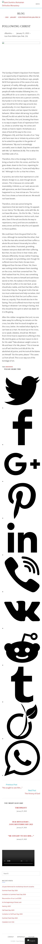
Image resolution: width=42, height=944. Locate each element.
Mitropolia (21, 937)
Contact (11, 937)
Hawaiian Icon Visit (8, 922)
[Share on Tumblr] (22, 702)
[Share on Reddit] (22, 665)
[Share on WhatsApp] (22, 775)
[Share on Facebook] (22, 444)
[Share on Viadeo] (22, 738)
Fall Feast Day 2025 (8, 910)
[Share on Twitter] (22, 408)
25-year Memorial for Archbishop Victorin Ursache (18, 887)
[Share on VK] (22, 628)
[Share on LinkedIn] (22, 555)
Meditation (9, 367)
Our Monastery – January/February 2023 (21, 823)
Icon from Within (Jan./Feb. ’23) (16, 36)
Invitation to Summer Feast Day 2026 (14, 894)
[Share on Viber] (22, 591)
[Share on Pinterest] (22, 518)
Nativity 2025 (6, 906)
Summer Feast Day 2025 (10, 918)
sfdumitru (8, 33)
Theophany (21, 808)
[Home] (2, 17)
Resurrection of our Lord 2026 (11, 898)
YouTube (31, 937)
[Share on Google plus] (22, 481)
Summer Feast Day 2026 (10, 890)
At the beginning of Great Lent (11, 902)
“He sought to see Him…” (21, 836)
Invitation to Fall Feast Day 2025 (12, 914)
